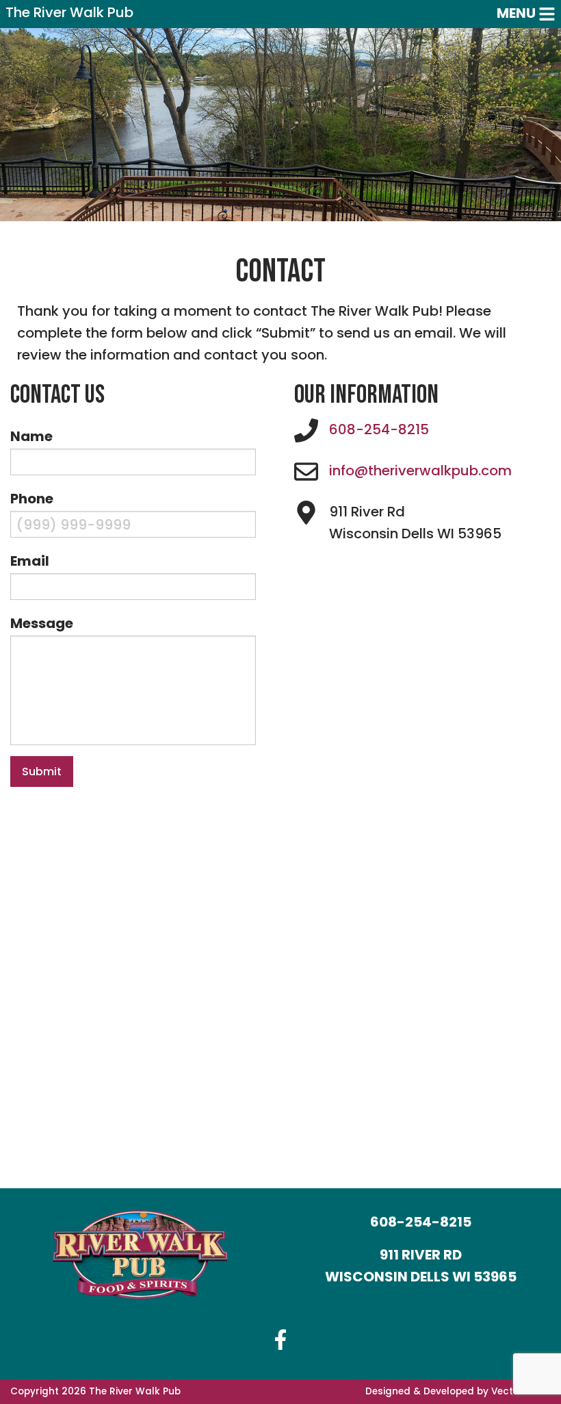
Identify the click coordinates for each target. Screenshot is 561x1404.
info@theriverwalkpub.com (420, 470)
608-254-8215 (379, 429)
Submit (42, 771)
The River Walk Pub (69, 13)
